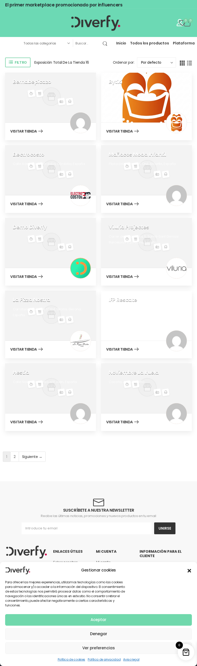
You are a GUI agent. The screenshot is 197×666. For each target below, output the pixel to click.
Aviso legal (131, 659)
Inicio (121, 43)
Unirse (165, 528)
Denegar (98, 633)
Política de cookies (71, 659)
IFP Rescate (123, 299)
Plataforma (184, 43)
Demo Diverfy (30, 227)
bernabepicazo (32, 81)
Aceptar (98, 619)
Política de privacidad (104, 659)
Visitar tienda (23, 131)
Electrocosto (28, 154)
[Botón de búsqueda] (106, 43)
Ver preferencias (98, 648)
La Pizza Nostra (31, 299)
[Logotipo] (96, 23)
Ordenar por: (123, 62)
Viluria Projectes (129, 227)
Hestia (21, 372)
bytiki (115, 81)
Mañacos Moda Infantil (137, 154)
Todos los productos (149, 43)
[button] (189, 570)
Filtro (20, 62)
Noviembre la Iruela (134, 372)
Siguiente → (32, 456)
